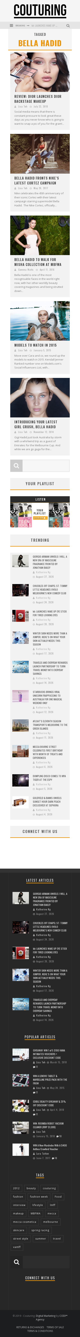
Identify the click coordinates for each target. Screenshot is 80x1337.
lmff (52, 1205)
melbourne (50, 1222)
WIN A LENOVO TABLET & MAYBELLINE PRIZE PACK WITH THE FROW (50, 1079)
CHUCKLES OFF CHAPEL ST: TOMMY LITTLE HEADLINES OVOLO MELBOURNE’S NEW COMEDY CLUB (50, 589)
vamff (17, 1247)
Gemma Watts (26, 269)
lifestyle (37, 1205)
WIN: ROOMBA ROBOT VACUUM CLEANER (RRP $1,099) (48, 1125)
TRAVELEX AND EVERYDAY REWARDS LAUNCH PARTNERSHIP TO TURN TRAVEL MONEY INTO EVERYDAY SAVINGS (50, 668)
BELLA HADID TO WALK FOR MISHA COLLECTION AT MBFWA (38, 262)
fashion (18, 1196)
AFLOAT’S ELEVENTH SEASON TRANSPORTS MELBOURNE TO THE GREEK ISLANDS (50, 724)
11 (37, 1066)
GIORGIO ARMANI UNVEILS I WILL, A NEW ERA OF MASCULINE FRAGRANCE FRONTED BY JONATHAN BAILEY (50, 562)
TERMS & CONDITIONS (40, 1331)
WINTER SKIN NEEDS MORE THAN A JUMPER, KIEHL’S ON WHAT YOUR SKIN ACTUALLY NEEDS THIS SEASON (50, 639)
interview (19, 1205)
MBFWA (36, 1213)
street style (20, 1238)
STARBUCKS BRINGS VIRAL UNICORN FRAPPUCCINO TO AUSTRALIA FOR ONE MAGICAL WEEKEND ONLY (47, 697)
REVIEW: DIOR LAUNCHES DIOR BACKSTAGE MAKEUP (38, 99)
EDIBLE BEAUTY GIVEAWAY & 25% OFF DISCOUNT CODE (49, 1103)
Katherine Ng (43, 572)
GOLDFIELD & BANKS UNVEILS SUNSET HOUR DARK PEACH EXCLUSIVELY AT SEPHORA (47, 801)
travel (57, 1238)
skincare (18, 1230)
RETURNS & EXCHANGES (30, 1327)
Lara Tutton (42, 1153)
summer (40, 1238)
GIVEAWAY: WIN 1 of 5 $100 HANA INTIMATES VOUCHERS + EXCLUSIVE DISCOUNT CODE (49, 1054)
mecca (52, 1213)
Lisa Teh (22, 106)
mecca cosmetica (24, 1222)
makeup (18, 1213)
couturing (49, 1188)
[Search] (68, 25)
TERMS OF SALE (55, 1327)
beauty (31, 1188)
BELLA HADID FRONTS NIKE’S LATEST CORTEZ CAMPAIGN (36, 180)
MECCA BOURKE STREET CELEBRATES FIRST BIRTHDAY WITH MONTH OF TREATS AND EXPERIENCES (48, 752)
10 (60, 1136)
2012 (16, 1188)
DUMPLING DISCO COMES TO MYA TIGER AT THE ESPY (49, 777)
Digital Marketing (45, 1316)
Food (58, 1196)
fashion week (39, 1196)
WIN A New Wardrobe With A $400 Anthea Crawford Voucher (50, 1147)
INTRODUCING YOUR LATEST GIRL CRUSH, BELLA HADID (35, 424)
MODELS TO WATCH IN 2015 (35, 345)
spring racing (40, 1230)
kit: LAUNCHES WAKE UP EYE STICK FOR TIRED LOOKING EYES (50, 613)
